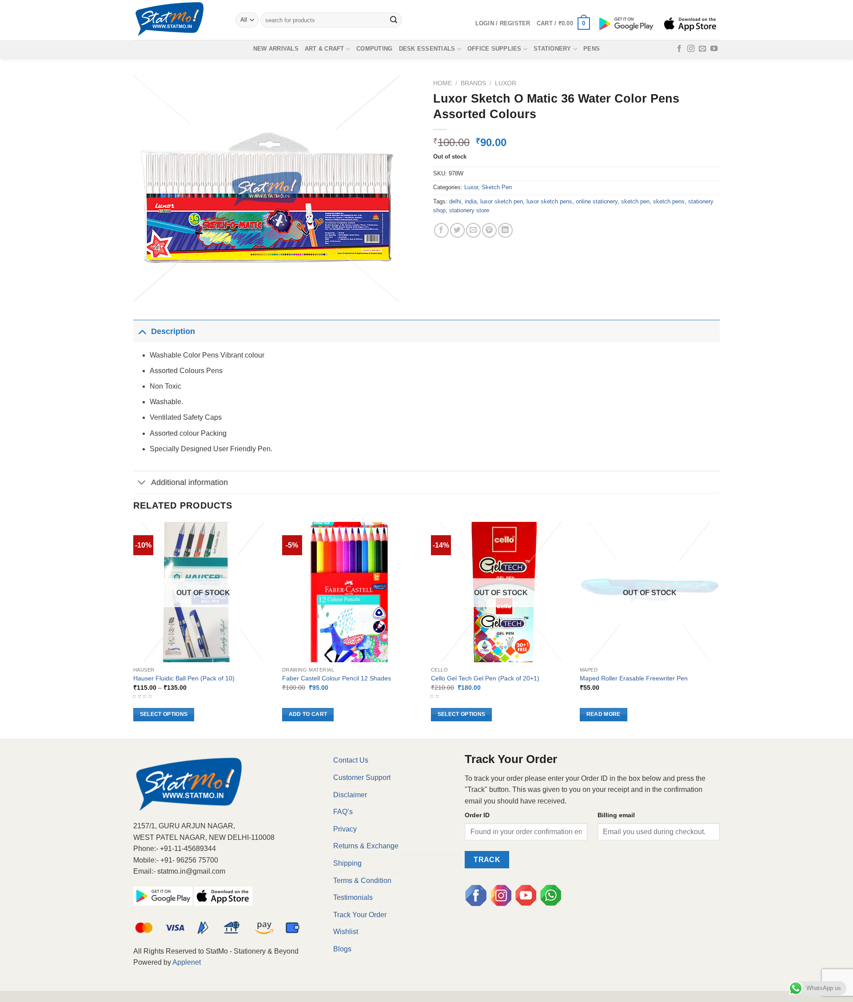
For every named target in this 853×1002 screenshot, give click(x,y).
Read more (603, 714)
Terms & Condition (362, 880)
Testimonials (353, 897)
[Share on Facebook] (441, 230)
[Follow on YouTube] (713, 49)
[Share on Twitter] (457, 230)
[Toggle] (142, 331)
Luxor (505, 83)
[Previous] (133, 629)
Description (173, 331)
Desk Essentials (427, 48)
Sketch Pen (497, 187)
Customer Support (362, 777)
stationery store (469, 210)
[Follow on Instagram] (690, 49)
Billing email (616, 815)
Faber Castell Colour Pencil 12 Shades (336, 678)
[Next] (719, 629)
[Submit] (394, 20)
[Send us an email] (702, 49)
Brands (473, 83)
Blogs (342, 949)
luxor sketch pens (549, 201)
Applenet (186, 962)
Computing (374, 48)
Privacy (345, 829)
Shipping (347, 863)
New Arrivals (276, 48)
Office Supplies (494, 48)
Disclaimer (350, 795)
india (471, 201)
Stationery (552, 48)
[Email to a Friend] (473, 230)
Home (442, 83)
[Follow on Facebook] (679, 49)
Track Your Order (360, 914)
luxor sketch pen (501, 201)
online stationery (597, 201)
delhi (455, 201)
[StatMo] (177, 20)
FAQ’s (343, 811)
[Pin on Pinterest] (489, 230)
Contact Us (350, 760)
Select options (164, 714)
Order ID (477, 815)
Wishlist (345, 931)
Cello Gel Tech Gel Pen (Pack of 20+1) (485, 678)
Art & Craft (324, 48)
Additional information (189, 482)
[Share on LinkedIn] (505, 230)
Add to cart (308, 714)
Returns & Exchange (366, 846)
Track (487, 859)
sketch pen (635, 201)
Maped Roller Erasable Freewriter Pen (634, 678)
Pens (591, 48)
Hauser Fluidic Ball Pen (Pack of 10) (184, 678)
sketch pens (669, 201)
